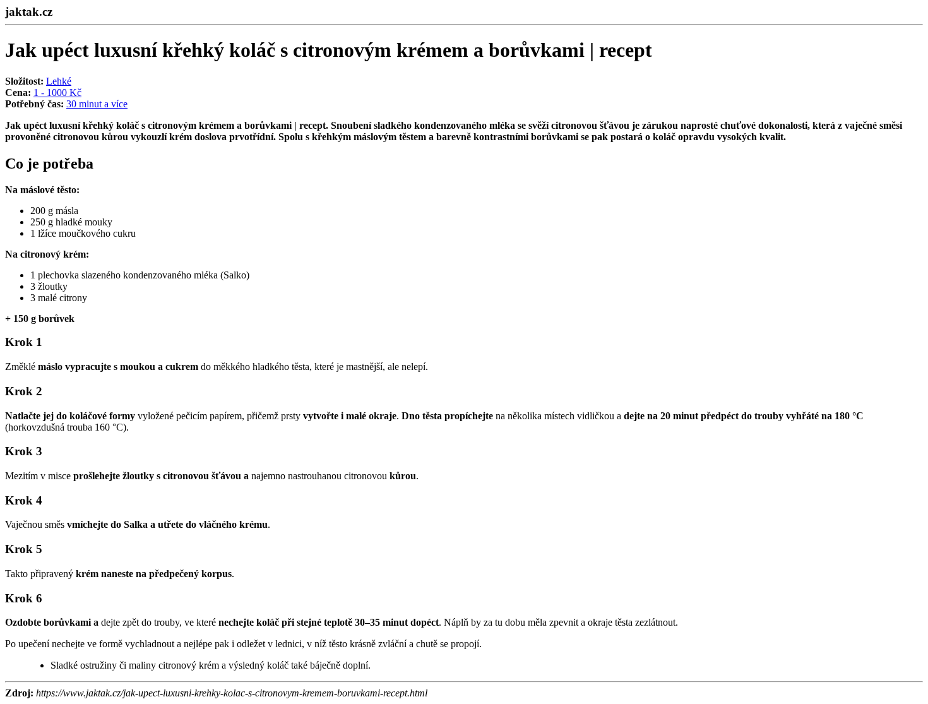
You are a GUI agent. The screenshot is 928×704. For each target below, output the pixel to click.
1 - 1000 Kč (57, 92)
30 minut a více (97, 103)
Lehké (58, 81)
